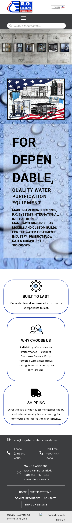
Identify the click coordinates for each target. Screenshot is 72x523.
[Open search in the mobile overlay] (36, 26)
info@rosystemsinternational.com (35, 440)
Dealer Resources (27, 498)
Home (23, 492)
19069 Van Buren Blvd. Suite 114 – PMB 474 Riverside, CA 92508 (38, 475)
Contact (50, 498)
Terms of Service (35, 504)
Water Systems (40, 492)
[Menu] (24, 18)
